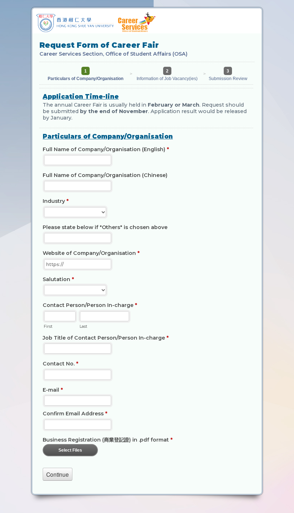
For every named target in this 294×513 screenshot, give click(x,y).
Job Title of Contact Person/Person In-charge (106, 338)
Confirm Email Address (75, 413)
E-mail (53, 390)
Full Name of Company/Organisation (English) (106, 149)
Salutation (58, 279)
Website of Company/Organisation (91, 253)
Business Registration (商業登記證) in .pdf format (107, 440)
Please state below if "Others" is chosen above (105, 227)
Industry (55, 201)
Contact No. (60, 363)
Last (83, 326)
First (48, 326)
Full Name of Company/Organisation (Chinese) (105, 175)
